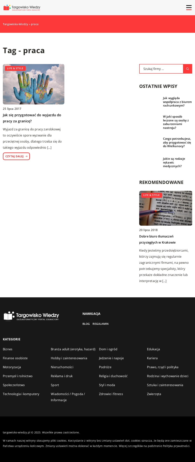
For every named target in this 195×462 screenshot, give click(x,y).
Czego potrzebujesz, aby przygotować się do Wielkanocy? (177, 142)
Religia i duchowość (113, 376)
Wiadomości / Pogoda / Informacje (68, 397)
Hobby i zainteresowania (69, 358)
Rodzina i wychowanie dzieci (167, 376)
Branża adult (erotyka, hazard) (73, 349)
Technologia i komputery (21, 394)
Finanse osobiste (15, 358)
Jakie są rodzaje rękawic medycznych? (174, 162)
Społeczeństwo (14, 385)
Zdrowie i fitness (111, 394)
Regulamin (101, 324)
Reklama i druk (62, 376)
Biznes (7, 349)
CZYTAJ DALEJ (14, 156)
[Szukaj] (187, 69)
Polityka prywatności (176, 446)
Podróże (105, 367)
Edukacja (153, 349)
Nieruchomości (62, 367)
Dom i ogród (108, 349)
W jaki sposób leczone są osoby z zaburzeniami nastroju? (176, 122)
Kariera (152, 358)
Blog (86, 324)
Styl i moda (107, 385)
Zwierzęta (154, 394)
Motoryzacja (12, 367)
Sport (55, 385)
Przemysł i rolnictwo (18, 376)
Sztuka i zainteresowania (165, 385)
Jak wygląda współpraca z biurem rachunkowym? (177, 101)
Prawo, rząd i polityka (162, 367)
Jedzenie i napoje (111, 358)
